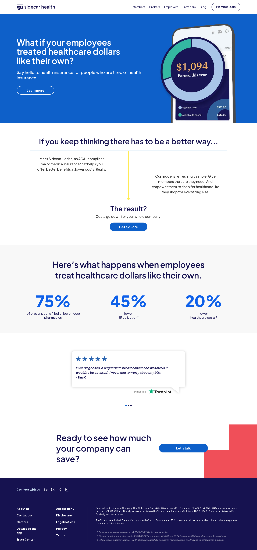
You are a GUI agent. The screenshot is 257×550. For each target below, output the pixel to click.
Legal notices (65, 522)
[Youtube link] (53, 489)
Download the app (27, 531)
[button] (226, 7)
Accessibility (65, 508)
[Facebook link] (60, 489)
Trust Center (26, 539)
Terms (60, 535)
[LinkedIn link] (46, 489)
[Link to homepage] (36, 7)
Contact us (25, 515)
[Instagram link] (67, 489)
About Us (23, 508)
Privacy (61, 528)
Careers (22, 522)
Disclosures (64, 515)
